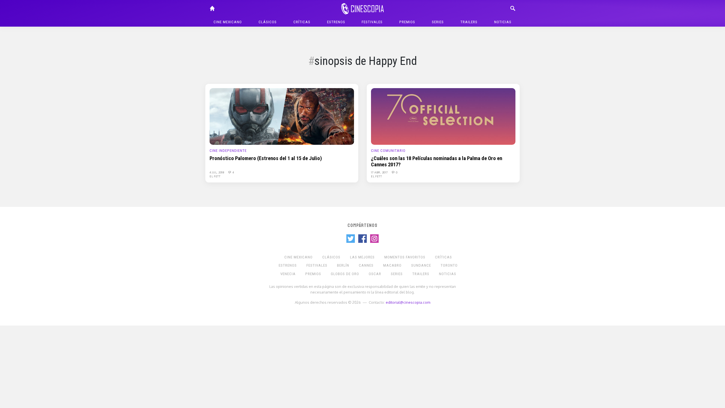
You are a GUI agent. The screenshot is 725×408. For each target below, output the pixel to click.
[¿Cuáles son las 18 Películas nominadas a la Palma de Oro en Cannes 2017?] (443, 116)
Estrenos (336, 22)
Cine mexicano (228, 22)
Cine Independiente (228, 150)
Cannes (366, 265)
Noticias (502, 22)
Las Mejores (362, 257)
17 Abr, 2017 (380, 172)
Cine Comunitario (388, 150)
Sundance (421, 265)
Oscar (375, 274)
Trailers (468, 22)
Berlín (343, 265)
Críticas (301, 22)
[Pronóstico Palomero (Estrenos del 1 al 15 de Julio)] (282, 116)
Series (438, 22)
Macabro (392, 265)
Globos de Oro (345, 274)
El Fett (215, 176)
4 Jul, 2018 (217, 172)
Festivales (372, 22)
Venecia (288, 274)
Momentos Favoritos (404, 257)
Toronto (449, 265)
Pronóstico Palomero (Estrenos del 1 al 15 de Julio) (266, 158)
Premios (407, 22)
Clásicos (268, 22)
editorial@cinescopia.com (408, 302)
